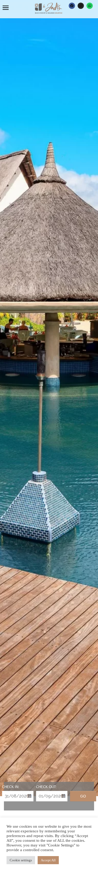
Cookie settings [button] (21, 860)
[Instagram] (81, 6)
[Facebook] (72, 6)
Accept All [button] (48, 860)
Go (83, 796)
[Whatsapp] (90, 6)
